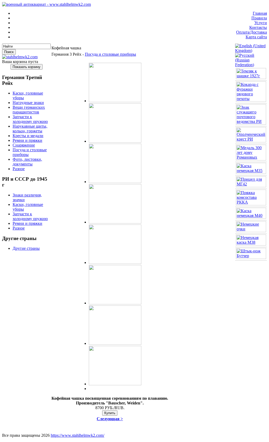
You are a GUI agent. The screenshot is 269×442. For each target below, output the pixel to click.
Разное (19, 169)
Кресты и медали (28, 135)
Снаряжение (24, 145)
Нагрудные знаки (28, 102)
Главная (260, 13)
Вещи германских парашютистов (29, 109)
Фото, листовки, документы (27, 161)
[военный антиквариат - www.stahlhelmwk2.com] (46, 4)
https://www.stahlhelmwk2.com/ (77, 435)
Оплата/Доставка (251, 32)
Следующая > (110, 419)
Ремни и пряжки (27, 140)
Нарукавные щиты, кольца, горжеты (30, 128)
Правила (259, 18)
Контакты (258, 27)
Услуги (260, 22)
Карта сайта (256, 37)
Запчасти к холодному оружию (30, 119)
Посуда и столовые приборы (110, 54)
